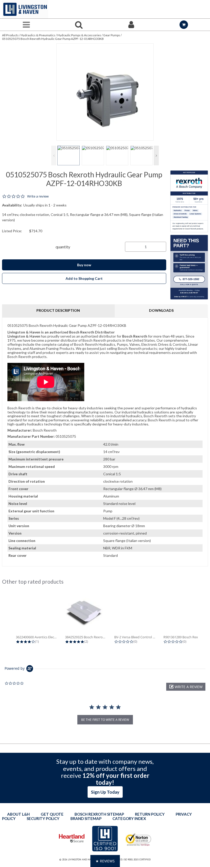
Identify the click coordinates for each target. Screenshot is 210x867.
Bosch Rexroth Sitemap (99, 814)
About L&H (18, 814)
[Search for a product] (78, 25)
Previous (53, 155)
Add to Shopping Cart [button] (84, 278)
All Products (10, 35)
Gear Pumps (111, 35)
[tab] (105, 442)
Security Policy (43, 818)
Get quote (52, 814)
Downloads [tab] (161, 310)
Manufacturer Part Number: (31, 436)
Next (156, 155)
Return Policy (150, 814)
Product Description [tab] (58, 310)
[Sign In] (131, 25)
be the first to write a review (105, 720)
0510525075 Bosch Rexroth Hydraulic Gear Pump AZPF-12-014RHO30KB (53, 39)
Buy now (84, 265)
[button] (185, 687)
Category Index (129, 818)
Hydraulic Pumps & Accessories (79, 35)
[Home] (25, 9)
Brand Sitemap (85, 818)
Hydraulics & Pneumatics (38, 35)
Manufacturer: (19, 430)
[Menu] (26, 25)
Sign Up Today (105, 792)
